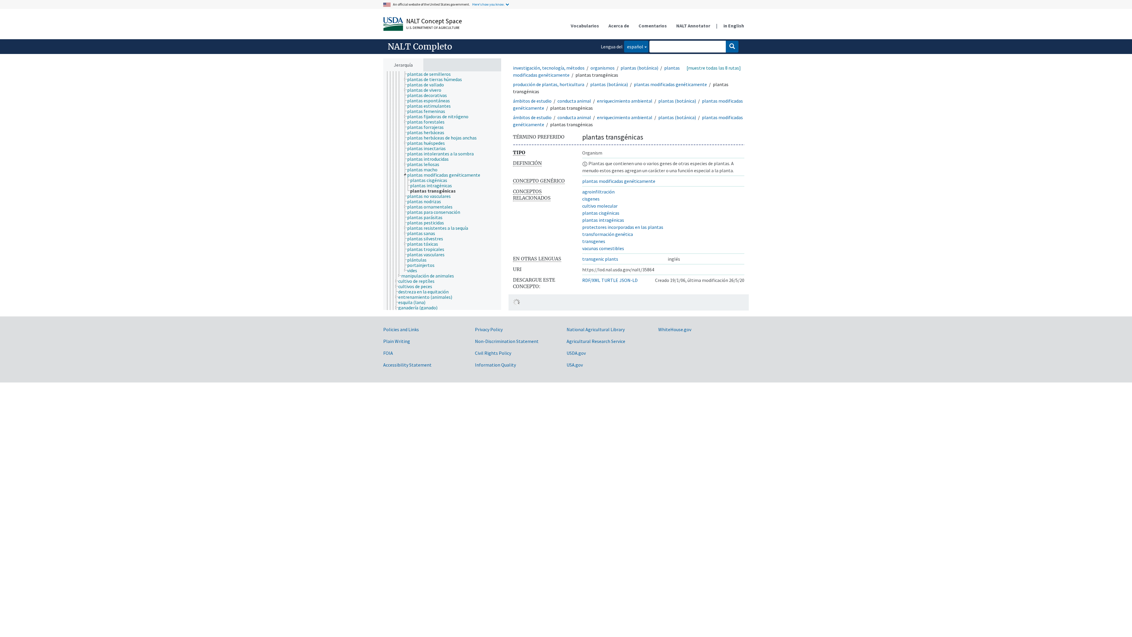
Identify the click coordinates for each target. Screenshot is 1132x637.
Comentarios (653, 26)
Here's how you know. (488, 4)
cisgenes (591, 199)
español (633, 46)
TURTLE (609, 280)
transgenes (593, 241)
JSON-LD (628, 280)
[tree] (442, 190)
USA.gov (575, 365)
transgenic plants (600, 259)
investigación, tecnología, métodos (549, 68)
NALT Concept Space (434, 21)
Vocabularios (585, 26)
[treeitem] (431, 74)
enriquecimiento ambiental (624, 101)
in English (733, 26)
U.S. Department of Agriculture (433, 27)
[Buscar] (732, 46)
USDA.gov (576, 353)
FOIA (388, 353)
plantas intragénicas (603, 220)
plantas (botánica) (639, 68)
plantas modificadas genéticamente (670, 84)
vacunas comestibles (603, 248)
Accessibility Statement (407, 365)
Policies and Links (401, 329)
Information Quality (495, 365)
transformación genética (607, 234)
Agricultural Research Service (596, 341)
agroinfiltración (598, 192)
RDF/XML (591, 280)
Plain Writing (396, 341)
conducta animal (574, 101)
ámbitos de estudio (532, 101)
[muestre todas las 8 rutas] (714, 68)
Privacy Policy (489, 329)
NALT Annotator (693, 26)
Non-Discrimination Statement (507, 341)
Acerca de (618, 26)
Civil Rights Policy (493, 353)
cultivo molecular (600, 206)
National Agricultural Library (596, 329)
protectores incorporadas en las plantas (622, 227)
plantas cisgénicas (600, 213)
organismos (602, 68)
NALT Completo (420, 46)
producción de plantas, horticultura (548, 84)
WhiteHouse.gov (674, 329)
